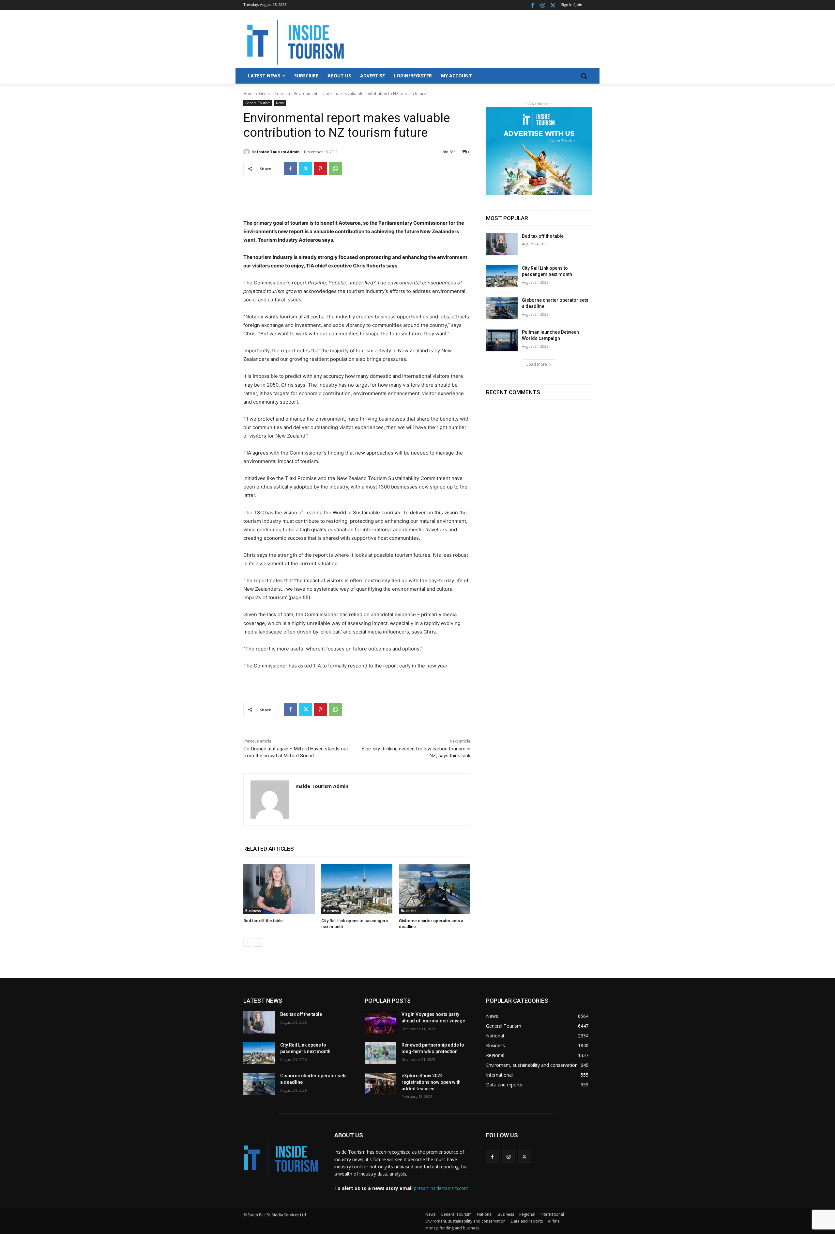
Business (253, 910)
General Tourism (274, 93)
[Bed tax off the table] (279, 889)
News (280, 103)
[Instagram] (542, 5)
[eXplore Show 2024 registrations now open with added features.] (380, 1084)
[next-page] (258, 942)
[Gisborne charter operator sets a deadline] (434, 889)
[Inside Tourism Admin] (247, 152)
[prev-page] (247, 942)
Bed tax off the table (263, 920)
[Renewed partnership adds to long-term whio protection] (380, 1053)
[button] (584, 76)
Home (249, 93)
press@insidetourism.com (441, 1188)
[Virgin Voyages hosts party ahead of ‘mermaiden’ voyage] (380, 1022)
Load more (536, 364)
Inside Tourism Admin (278, 151)
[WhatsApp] (335, 168)
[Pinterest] (320, 168)
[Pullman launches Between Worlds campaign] (502, 340)
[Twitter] (552, 5)
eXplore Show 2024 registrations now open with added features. (431, 1082)
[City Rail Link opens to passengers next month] (357, 889)
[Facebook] (532, 5)
